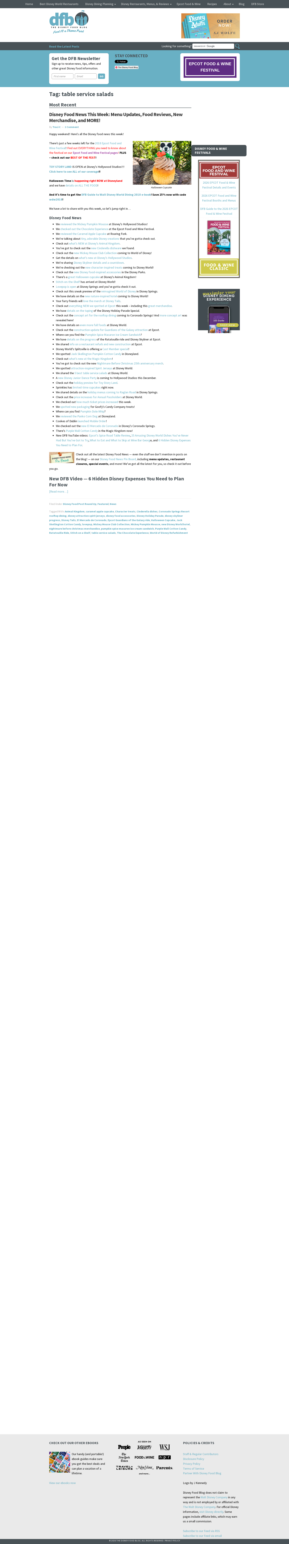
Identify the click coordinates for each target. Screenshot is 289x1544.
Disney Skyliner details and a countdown (99, 263)
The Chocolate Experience (133, 532)
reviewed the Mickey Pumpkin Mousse (84, 224)
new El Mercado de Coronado (99, 426)
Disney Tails (68, 520)
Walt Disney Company (214, 1497)
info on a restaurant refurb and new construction (100, 344)
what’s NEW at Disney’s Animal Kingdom (94, 243)
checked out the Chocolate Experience (84, 229)
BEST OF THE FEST (83, 157)
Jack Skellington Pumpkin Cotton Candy (96, 354)
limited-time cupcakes (87, 387)
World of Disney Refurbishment (169, 532)
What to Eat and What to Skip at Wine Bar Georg (120, 440)
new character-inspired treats (103, 267)
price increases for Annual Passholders (98, 397)
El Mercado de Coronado (92, 520)
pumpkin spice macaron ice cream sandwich (127, 528)
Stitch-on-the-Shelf (68, 282)
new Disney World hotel (175, 524)
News (113, 504)
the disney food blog (62, 12)
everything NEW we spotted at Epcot (92, 306)
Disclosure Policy (193, 1459)
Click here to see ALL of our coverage (74, 171)
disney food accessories (120, 515)
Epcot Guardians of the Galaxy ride (129, 520)
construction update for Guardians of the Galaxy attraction (111, 330)
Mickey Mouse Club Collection (111, 524)
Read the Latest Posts (64, 46)
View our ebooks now (62, 1483)
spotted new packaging (75, 407)
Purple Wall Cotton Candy (82, 431)
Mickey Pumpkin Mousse (145, 524)
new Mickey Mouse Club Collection (95, 253)
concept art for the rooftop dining (95, 315)
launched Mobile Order (92, 421)
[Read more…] (58, 491)
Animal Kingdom (75, 511)
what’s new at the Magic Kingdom (90, 359)
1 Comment (72, 127)
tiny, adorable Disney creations (100, 239)
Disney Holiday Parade (150, 515)
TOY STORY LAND (60, 167)
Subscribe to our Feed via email (202, 1536)
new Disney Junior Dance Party (77, 378)
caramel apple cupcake (100, 511)
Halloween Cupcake (163, 520)
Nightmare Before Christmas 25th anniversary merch (130, 363)
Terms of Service (193, 1468)
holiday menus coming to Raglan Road (111, 392)
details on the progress (81, 339)
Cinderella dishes (147, 511)
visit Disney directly (211, 1512)
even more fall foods (93, 325)
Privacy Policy (191, 1464)
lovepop (87, 524)
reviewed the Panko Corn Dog (79, 416)
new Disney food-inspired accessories (97, 272)
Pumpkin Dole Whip (92, 411)
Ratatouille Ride (59, 532)
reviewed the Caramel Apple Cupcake (83, 234)
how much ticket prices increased (97, 402)
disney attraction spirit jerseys (86, 515)
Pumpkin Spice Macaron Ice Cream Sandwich (113, 335)
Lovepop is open (66, 287)
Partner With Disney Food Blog (202, 1473)
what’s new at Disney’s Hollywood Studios (105, 258)
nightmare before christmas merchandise (74, 528)
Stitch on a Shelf (80, 532)
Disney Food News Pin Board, (118, 459)
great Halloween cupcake (84, 277)
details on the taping (80, 311)
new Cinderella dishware (106, 248)
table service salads (103, 532)
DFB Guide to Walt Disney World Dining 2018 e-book (116, 194)
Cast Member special (115, 349)
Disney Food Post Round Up (79, 504)
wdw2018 (55, 199)
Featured (103, 504)
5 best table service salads (90, 373)
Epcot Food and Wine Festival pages (95, 153)
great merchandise (160, 306)
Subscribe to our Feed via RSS (201, 1531)
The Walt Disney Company (199, 1507)
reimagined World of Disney (118, 291)
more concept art (170, 315)
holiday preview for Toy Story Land (95, 383)
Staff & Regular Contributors (200, 1454)
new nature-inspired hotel (101, 296)
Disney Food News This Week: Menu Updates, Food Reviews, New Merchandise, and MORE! (115, 117)
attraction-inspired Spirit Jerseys (91, 368)
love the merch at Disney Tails (101, 301)
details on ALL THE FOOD (81, 185)
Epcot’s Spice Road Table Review (109, 435)
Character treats (125, 511)
